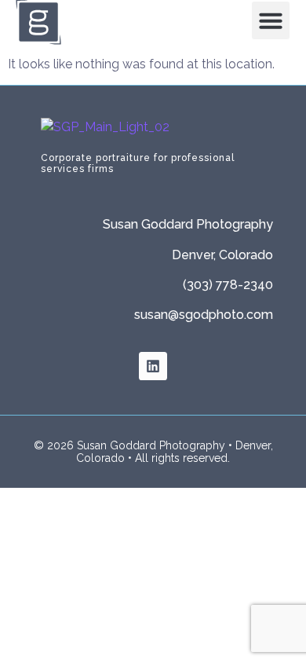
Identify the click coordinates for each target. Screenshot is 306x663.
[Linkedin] (153, 366)
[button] (271, 20)
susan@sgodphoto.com (203, 314)
